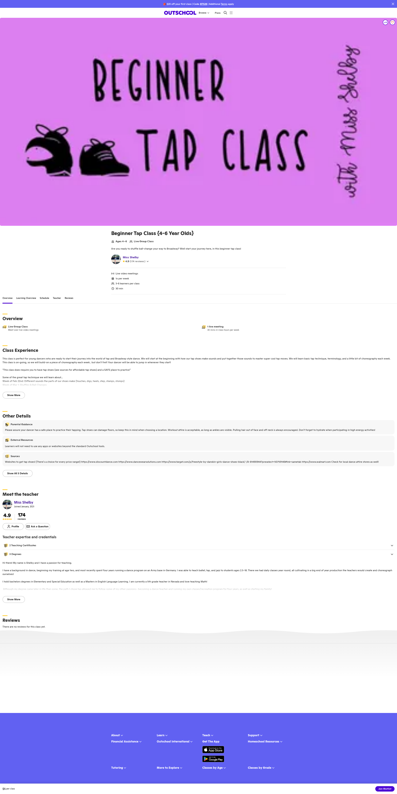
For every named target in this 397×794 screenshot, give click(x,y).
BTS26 (203, 3)
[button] (198, 545)
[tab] (7, 298)
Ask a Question (40, 526)
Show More (13, 395)
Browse (202, 12)
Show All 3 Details (17, 473)
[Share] (385, 22)
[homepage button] (180, 13)
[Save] (392, 22)
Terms (224, 3)
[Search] (225, 12)
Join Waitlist (384, 788)
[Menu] (231, 12)
